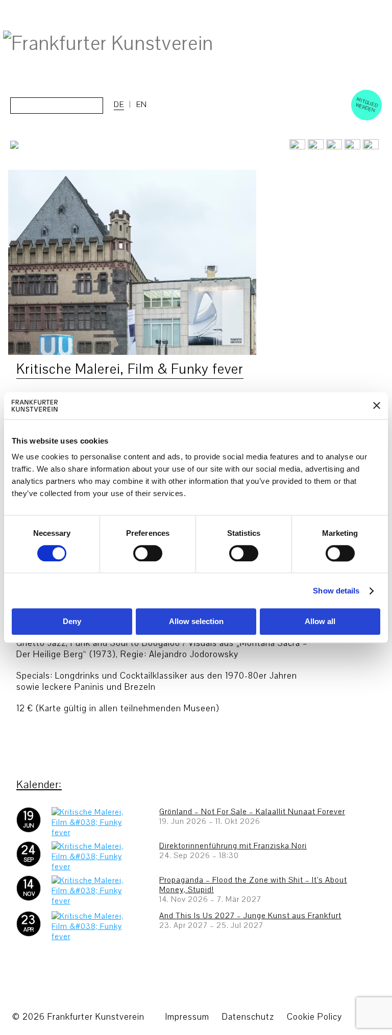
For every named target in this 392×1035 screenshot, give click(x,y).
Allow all (320, 621)
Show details (336, 590)
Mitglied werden (367, 104)
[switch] (147, 553)
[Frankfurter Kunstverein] (108, 44)
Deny (72, 621)
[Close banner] (376, 405)
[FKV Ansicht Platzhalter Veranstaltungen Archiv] (132, 352)
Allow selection (196, 621)
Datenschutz (248, 1017)
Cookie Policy (314, 1017)
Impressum (187, 1017)
